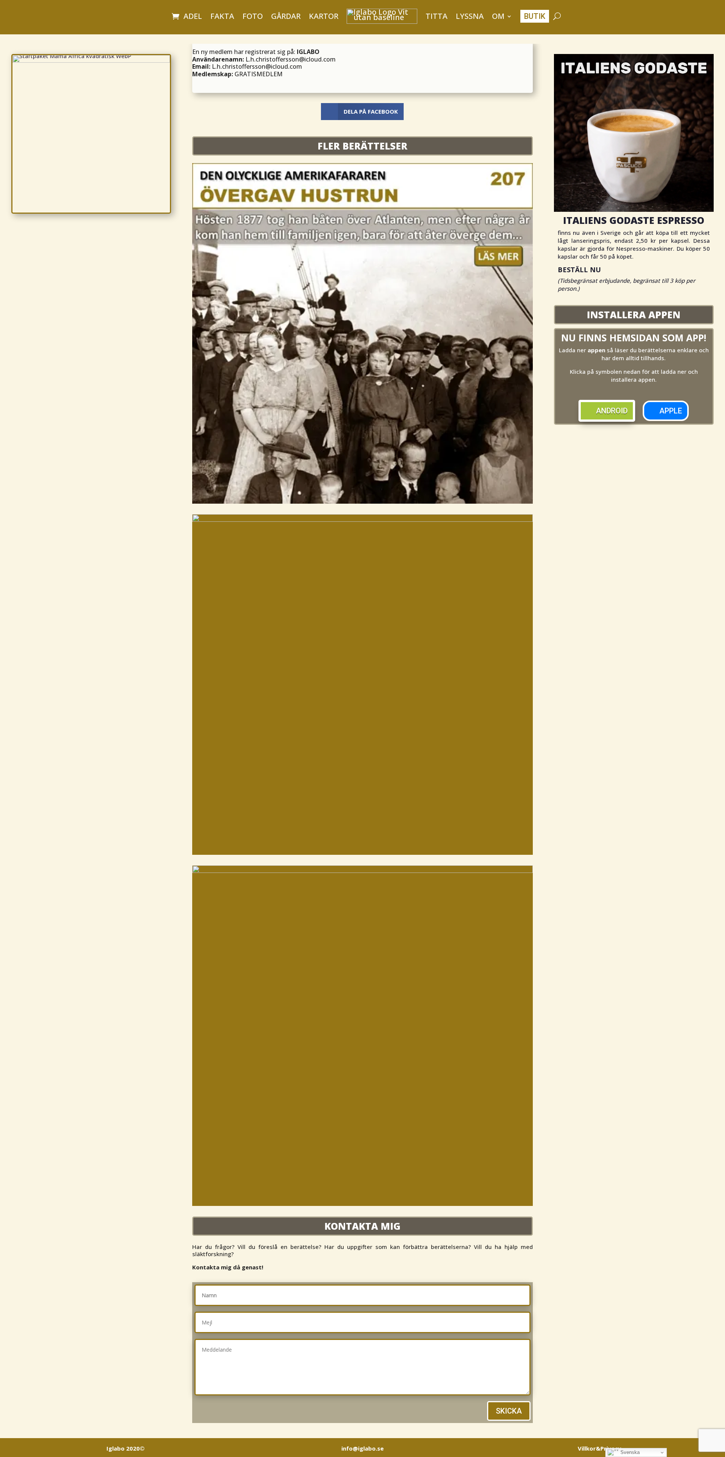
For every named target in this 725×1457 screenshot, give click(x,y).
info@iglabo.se (362, 1448)
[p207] (362, 501)
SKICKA (509, 1410)
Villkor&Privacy (599, 1448)
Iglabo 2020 (125, 1448)
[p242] (362, 870)
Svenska (629, 1452)
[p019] (362, 519)
